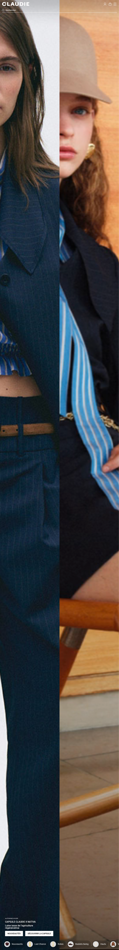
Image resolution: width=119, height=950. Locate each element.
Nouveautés (14, 933)
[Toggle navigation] (115, 4)
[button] (105, 4)
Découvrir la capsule (39, 933)
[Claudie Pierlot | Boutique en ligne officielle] (15, 4)
